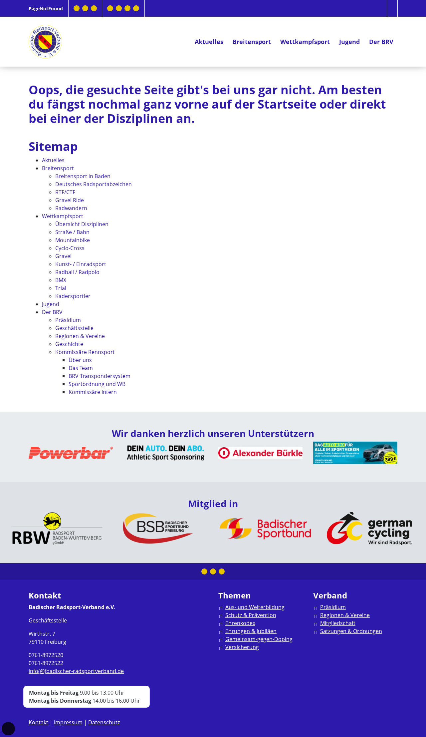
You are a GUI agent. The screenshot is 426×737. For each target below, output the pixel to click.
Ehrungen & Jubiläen (251, 631)
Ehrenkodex (240, 623)
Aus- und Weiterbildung (255, 607)
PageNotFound (46, 8)
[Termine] (119, 8)
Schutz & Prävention (250, 615)
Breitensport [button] (252, 42)
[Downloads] (110, 8)
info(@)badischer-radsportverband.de (76, 671)
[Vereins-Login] (136, 8)
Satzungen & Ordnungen (351, 631)
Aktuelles (209, 42)
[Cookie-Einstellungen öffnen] (8, 728)
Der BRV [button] (381, 42)
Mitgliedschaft (337, 623)
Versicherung (242, 647)
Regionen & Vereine (345, 615)
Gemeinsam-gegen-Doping (259, 639)
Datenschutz (104, 722)
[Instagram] (85, 8)
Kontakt (38, 722)
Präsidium (333, 607)
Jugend (349, 42)
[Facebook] (77, 8)
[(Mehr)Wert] (127, 8)
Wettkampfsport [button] (305, 42)
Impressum (68, 722)
